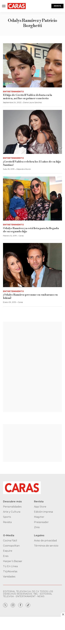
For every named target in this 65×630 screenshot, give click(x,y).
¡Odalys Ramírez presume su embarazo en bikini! (30, 296)
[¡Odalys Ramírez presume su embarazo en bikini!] (32, 265)
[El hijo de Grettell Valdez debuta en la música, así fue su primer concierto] (32, 65)
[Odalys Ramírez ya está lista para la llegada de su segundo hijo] (32, 198)
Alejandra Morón (23, 169)
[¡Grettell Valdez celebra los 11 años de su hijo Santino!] (32, 132)
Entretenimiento (13, 91)
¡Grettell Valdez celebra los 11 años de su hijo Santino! (32, 163)
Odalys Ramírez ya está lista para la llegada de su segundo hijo (31, 230)
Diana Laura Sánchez (32, 102)
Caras (21, 236)
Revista (57, 6)
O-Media (8, 535)
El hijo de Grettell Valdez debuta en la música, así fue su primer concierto (27, 96)
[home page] (17, 6)
